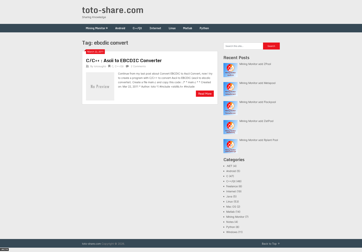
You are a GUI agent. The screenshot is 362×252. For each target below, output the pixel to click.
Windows (231, 232)
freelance (232, 186)
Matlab (187, 28)
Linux (172, 28)
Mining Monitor (95, 28)
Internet (155, 28)
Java (229, 196)
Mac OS (231, 206)
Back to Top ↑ (271, 243)
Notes (230, 221)
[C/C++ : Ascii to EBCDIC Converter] (100, 85)
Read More (205, 93)
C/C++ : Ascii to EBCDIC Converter (124, 60)
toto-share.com (112, 10)
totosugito (100, 66)
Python (204, 28)
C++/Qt (137, 28)
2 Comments (138, 66)
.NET (229, 165)
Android (120, 28)
